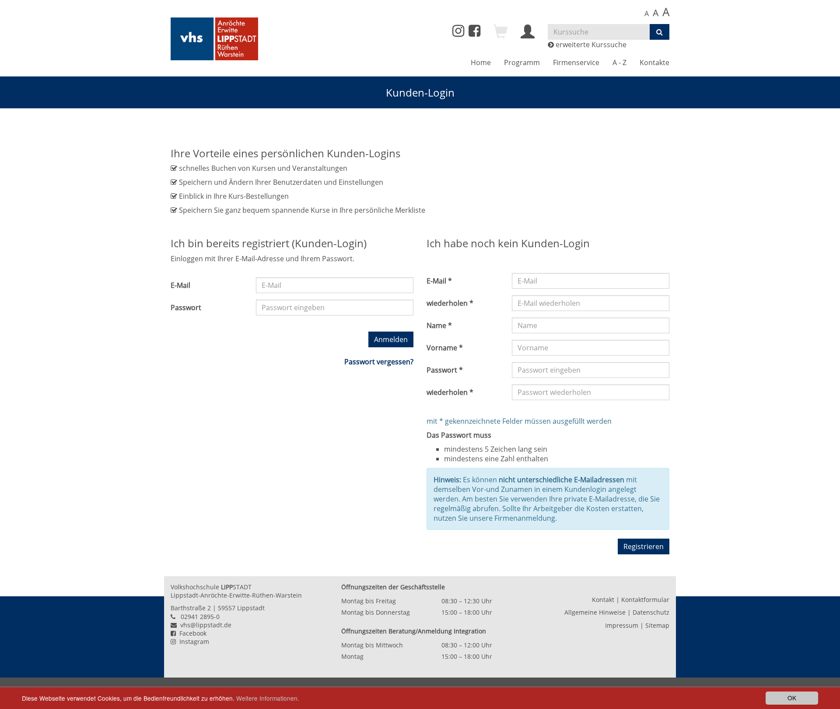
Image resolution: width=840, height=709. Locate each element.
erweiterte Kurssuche (590, 44)
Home (481, 62)
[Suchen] (659, 32)
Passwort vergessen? (378, 362)
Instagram (192, 641)
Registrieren (643, 546)
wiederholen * (450, 303)
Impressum (621, 625)
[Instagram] (458, 31)
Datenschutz (651, 612)
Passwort (186, 307)
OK (792, 697)
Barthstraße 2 (191, 608)
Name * (439, 325)
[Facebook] (474, 33)
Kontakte (654, 62)
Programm (522, 62)
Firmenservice (576, 62)
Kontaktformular (645, 599)
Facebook (191, 633)
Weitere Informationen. (267, 698)
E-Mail (180, 285)
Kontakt (603, 599)
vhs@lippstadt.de (204, 625)
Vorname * (445, 348)
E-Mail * (439, 281)
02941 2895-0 (200, 616)
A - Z (619, 62)
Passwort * (445, 370)
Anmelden (391, 339)
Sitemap (657, 625)
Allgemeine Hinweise (595, 612)
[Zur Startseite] (214, 38)
